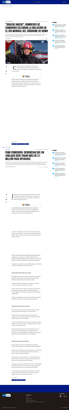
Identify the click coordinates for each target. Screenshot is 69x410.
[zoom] (26, 52)
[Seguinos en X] (62, 396)
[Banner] (27, 78)
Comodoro (14, 380)
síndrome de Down (20, 144)
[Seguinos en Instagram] (64, 396)
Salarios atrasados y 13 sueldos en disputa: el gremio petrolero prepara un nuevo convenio (60, 25)
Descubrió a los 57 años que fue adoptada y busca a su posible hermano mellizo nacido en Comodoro (60, 159)
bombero (26, 144)
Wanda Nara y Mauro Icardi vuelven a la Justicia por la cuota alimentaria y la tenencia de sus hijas (60, 37)
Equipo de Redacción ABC (11, 166)
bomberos (14, 144)
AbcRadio (23, 380)
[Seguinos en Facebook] (60, 396)
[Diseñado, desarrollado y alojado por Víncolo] (65, 407)
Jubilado (18, 380)
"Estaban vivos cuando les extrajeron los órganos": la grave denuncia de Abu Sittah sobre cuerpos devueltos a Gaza (60, 31)
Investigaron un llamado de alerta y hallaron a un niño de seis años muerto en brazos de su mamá (60, 42)
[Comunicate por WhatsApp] (66, 396)
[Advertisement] (34, 13)
